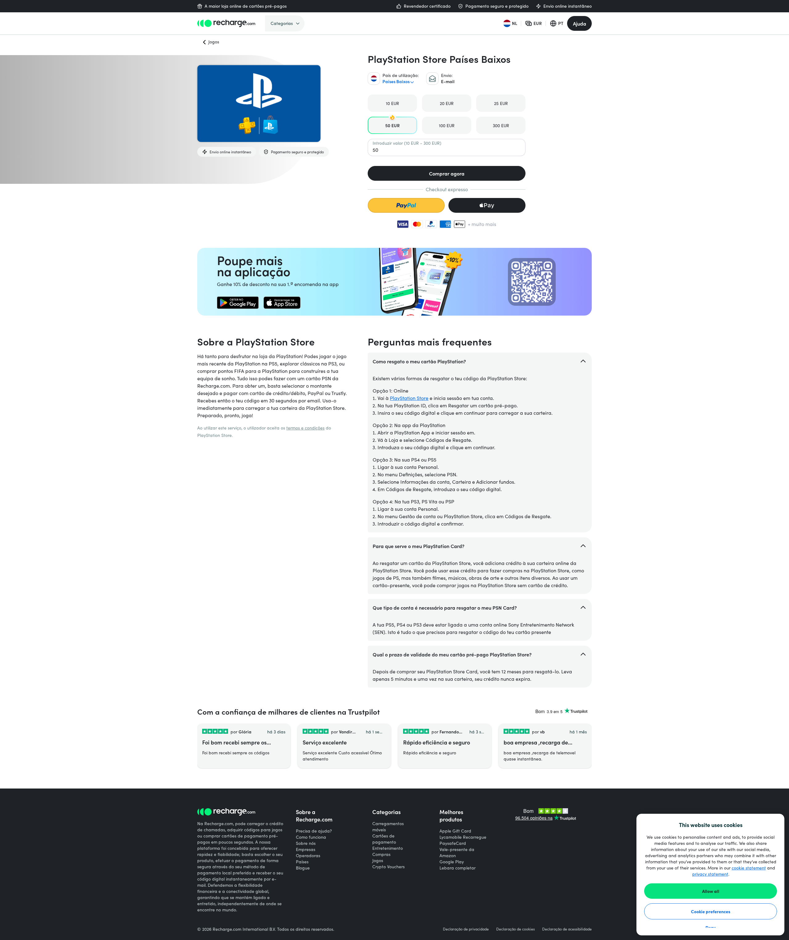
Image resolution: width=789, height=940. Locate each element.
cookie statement (749, 868)
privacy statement (710, 874)
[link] (238, 303)
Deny (710, 927)
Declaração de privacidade (466, 928)
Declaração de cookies (515, 928)
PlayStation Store (409, 398)
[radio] (392, 103)
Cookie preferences (710, 911)
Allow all (710, 891)
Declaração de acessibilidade (567, 928)
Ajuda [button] (579, 23)
